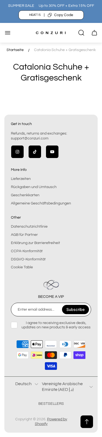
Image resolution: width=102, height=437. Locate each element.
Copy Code (63, 15)
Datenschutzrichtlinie (29, 226)
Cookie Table (22, 267)
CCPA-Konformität (27, 251)
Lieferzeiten (21, 179)
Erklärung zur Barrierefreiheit (35, 243)
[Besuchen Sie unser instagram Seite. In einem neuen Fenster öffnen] (17, 151)
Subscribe (75, 309)
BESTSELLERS (51, 404)
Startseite (15, 50)
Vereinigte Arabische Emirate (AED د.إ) (62, 386)
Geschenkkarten (25, 195)
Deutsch (23, 384)
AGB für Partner (24, 235)
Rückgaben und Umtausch (34, 187)
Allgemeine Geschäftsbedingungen (41, 203)
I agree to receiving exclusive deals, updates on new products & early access (56, 325)
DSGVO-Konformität (28, 259)
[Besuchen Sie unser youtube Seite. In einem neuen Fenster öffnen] (52, 151)
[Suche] (81, 33)
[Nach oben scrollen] (86, 421)
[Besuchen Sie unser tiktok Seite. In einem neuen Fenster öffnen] (34, 151)
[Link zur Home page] (51, 285)
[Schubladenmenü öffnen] (7, 32)
